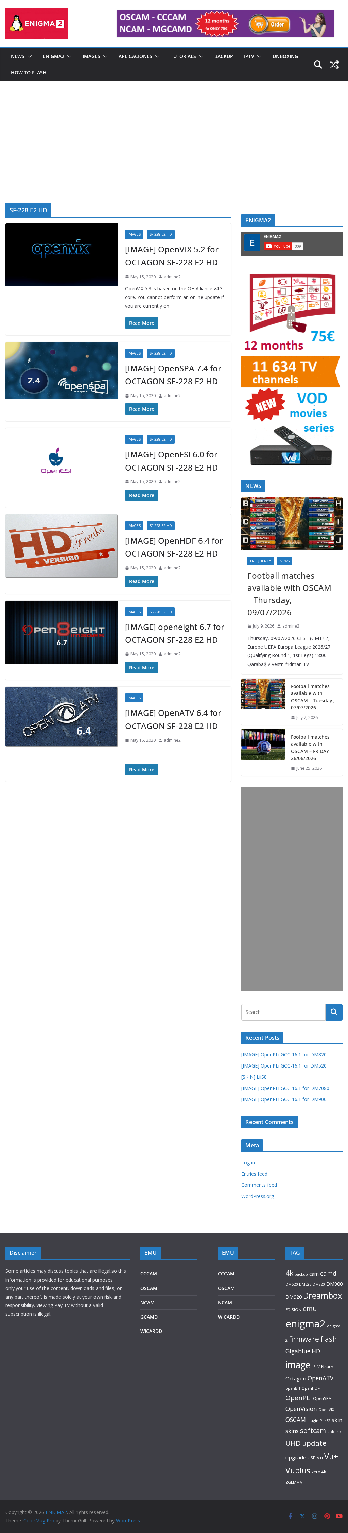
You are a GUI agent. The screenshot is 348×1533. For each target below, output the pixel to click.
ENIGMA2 (53, 56)
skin (337, 1420)
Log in (248, 1162)
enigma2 (305, 1324)
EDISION (293, 1309)
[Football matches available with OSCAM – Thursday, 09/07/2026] (292, 523)
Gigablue (297, 1351)
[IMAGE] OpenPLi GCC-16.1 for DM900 (284, 1099)
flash (328, 1339)
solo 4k (334, 1431)
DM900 (334, 1284)
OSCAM (148, 1288)
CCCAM (148, 1273)
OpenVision (301, 1409)
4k (289, 1273)
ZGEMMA (293, 1482)
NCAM (147, 1302)
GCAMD (149, 1317)
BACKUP (223, 56)
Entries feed (254, 1173)
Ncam (327, 1366)
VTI (320, 1457)
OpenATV (320, 1378)
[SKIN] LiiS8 (254, 1077)
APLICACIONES (135, 56)
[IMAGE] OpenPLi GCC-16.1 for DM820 (284, 1054)
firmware (304, 1339)
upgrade (295, 1457)
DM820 (319, 1284)
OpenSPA (322, 1399)
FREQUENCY (260, 561)
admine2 (172, 277)
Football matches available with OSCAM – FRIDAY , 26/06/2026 (311, 747)
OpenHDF (310, 1388)
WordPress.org (257, 1196)
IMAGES (91, 56)
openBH (292, 1388)
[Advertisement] (174, 152)
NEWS (17, 56)
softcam (313, 1430)
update (314, 1443)
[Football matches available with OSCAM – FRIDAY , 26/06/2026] (263, 752)
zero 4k (319, 1471)
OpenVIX (326, 1409)
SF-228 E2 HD (161, 234)
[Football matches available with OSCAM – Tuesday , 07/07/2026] (263, 702)
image (297, 1364)
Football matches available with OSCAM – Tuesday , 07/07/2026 (313, 697)
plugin (312, 1420)
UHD (293, 1443)
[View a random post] (334, 64)
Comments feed (259, 1185)
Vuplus (297, 1470)
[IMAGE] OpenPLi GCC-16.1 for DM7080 (285, 1088)
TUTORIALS (183, 56)
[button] (28, 56)
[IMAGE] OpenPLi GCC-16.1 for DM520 (284, 1065)
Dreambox (322, 1295)
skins (292, 1431)
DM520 (291, 1284)
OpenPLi (298, 1397)
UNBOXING (285, 56)
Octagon (295, 1378)
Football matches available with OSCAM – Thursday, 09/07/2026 (289, 594)
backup (301, 1274)
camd (328, 1273)
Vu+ (331, 1456)
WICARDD (151, 1331)
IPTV (249, 56)
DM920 (293, 1296)
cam (314, 1273)
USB (312, 1458)
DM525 (305, 1284)
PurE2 (325, 1420)
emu (310, 1308)
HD (316, 1351)
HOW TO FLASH (29, 72)
